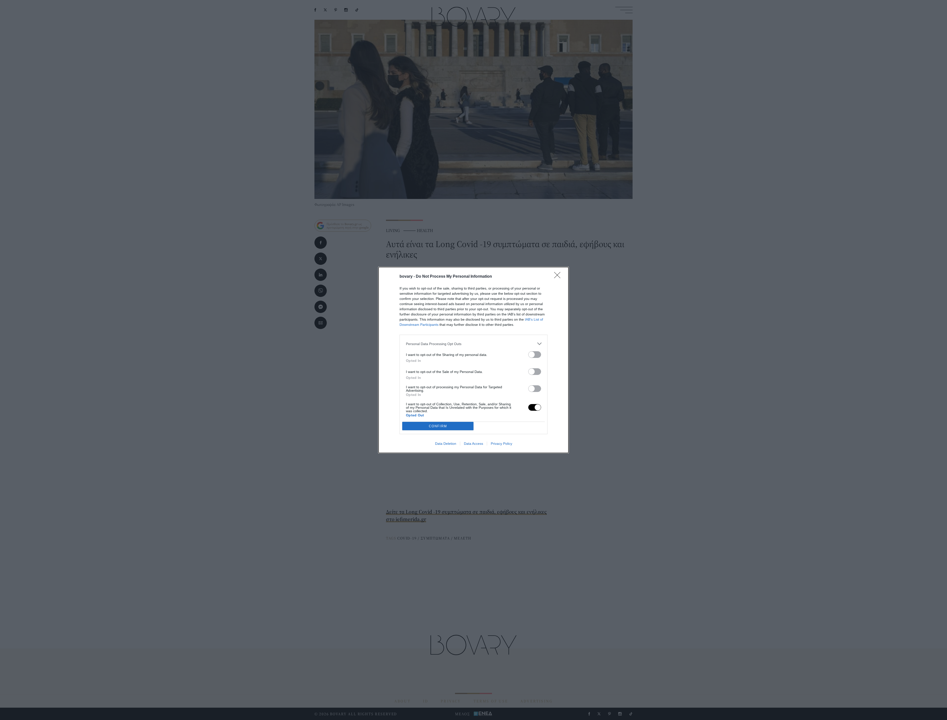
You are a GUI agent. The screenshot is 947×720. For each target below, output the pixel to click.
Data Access (473, 444)
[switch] (534, 354)
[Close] (559, 276)
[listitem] (473, 343)
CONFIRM (438, 426)
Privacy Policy (501, 444)
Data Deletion (445, 444)
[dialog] (473, 360)
